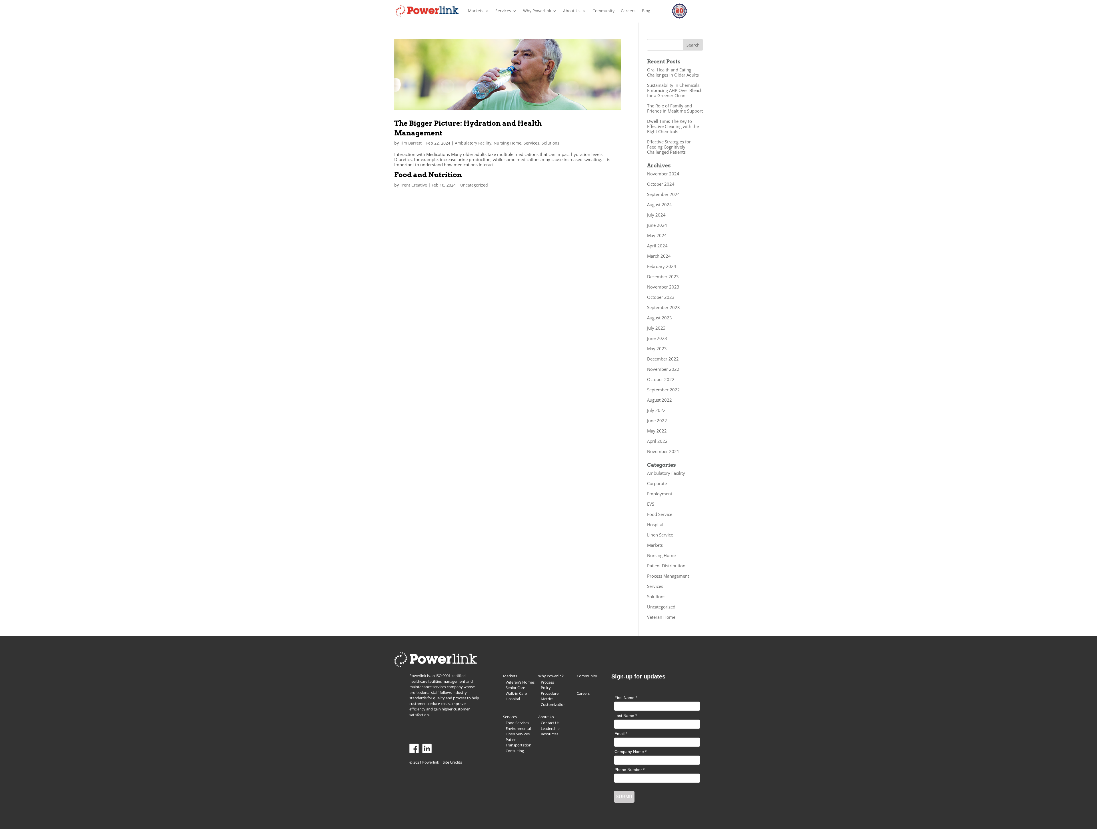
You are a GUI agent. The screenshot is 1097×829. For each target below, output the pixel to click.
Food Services (517, 722)
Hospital (655, 524)
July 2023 (656, 328)
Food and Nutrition (428, 175)
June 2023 (657, 338)
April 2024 (657, 246)
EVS (650, 504)
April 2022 (657, 441)
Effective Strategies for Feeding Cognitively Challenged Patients (669, 147)
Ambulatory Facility (473, 143)
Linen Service (660, 535)
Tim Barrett (411, 143)
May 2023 (657, 348)
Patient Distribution (666, 565)
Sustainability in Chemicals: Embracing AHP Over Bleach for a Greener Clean (674, 90)
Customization (553, 704)
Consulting (515, 750)
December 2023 (663, 276)
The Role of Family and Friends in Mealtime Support (675, 108)
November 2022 (663, 369)
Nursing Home (507, 143)
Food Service (659, 514)
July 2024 (656, 215)
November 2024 (663, 174)
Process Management (668, 576)
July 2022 (656, 410)
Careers (628, 10)
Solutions (550, 143)
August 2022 (659, 400)
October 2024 (660, 184)
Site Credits (452, 762)
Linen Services (518, 733)
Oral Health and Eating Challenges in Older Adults (673, 72)
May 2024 (657, 235)
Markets (475, 10)
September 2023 (663, 307)
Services (503, 10)
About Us (571, 10)
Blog (646, 10)
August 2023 (659, 318)
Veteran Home (661, 617)
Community (603, 10)
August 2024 (659, 204)
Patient (512, 739)
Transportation (518, 745)
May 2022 (657, 431)
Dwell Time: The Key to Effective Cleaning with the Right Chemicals (673, 126)
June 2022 (657, 420)
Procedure (549, 693)
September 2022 (663, 390)
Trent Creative (413, 185)
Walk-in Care (516, 693)
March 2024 (659, 256)
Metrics (547, 698)
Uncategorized (474, 185)
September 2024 (663, 194)
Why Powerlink (537, 10)
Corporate (657, 483)
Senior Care (515, 687)
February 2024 (661, 266)
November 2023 (663, 287)
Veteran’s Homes (520, 682)
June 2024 (657, 225)
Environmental (518, 728)
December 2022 (663, 359)
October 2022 (660, 379)
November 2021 (663, 451)
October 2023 (660, 297)
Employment (659, 493)
